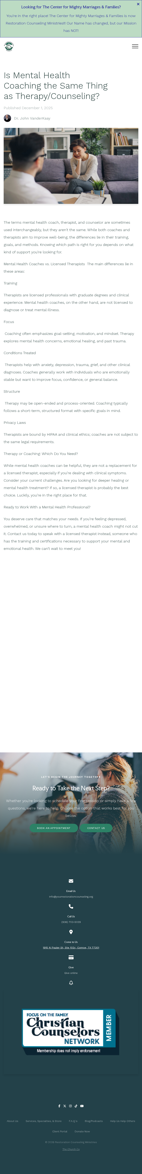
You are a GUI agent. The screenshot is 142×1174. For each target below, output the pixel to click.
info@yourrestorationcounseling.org (71, 896)
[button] (135, 46)
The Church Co (71, 1149)
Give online (71, 972)
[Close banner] (138, 4)
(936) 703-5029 (71, 921)
